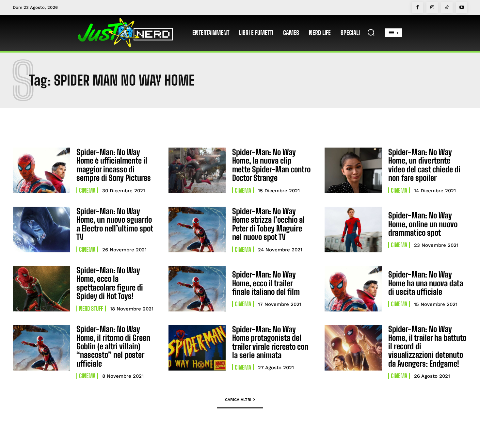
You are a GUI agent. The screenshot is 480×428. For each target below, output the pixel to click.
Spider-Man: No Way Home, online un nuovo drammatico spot (422, 224)
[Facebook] (417, 7)
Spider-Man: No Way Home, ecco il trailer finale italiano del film (266, 283)
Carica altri (238, 399)
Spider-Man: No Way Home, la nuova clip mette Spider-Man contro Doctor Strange (271, 164)
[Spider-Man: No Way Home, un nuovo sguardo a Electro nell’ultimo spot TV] (41, 229)
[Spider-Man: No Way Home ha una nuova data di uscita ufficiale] (353, 288)
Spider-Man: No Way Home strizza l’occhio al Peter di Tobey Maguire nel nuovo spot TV (268, 224)
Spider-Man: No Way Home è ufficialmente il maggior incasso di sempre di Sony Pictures (113, 164)
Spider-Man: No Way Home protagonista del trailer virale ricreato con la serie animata (270, 342)
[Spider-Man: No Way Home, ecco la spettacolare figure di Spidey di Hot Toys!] (41, 288)
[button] (371, 32)
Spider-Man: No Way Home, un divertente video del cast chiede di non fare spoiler (424, 164)
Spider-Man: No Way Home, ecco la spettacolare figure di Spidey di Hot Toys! (109, 283)
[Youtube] (461, 7)
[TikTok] (447, 7)
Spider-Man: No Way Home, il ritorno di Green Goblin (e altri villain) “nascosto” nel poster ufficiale (113, 346)
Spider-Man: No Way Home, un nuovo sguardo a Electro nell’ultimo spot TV (114, 224)
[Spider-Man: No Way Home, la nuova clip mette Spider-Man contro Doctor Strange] (197, 170)
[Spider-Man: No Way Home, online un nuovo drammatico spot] (353, 229)
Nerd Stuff (91, 308)
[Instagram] (432, 7)
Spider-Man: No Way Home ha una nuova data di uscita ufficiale (425, 283)
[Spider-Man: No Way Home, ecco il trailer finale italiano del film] (197, 288)
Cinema (87, 190)
